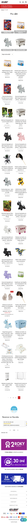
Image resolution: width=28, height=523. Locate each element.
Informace (13, 498)
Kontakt (14, 501)
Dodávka (14, 491)
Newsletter (14, 505)
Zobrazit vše (4, 432)
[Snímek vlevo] (10, 430)
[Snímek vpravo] (17, 430)
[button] (23, 520)
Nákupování (14, 494)
